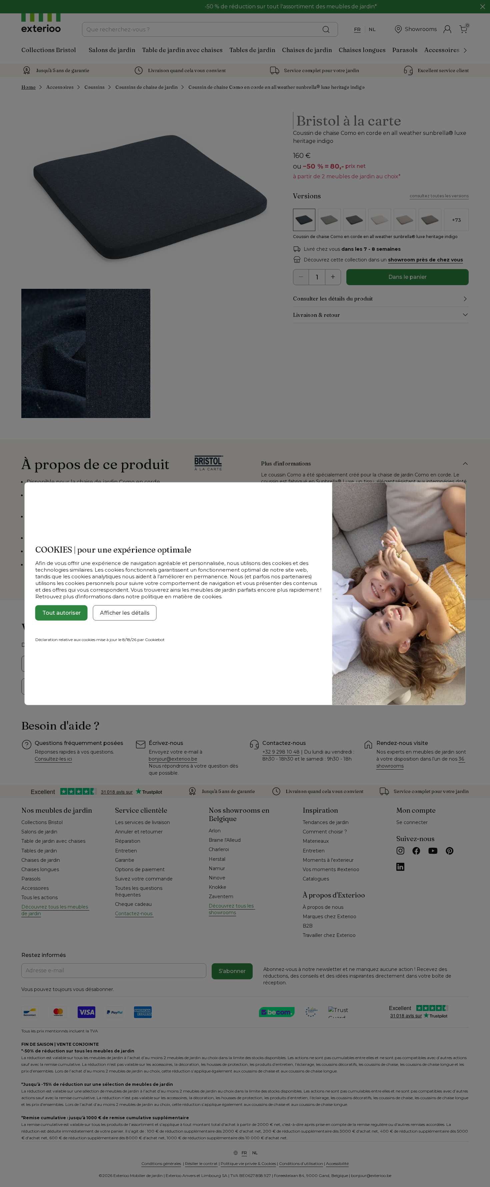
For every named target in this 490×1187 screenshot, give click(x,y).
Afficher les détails (125, 612)
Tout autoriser (61, 612)
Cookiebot (155, 639)
